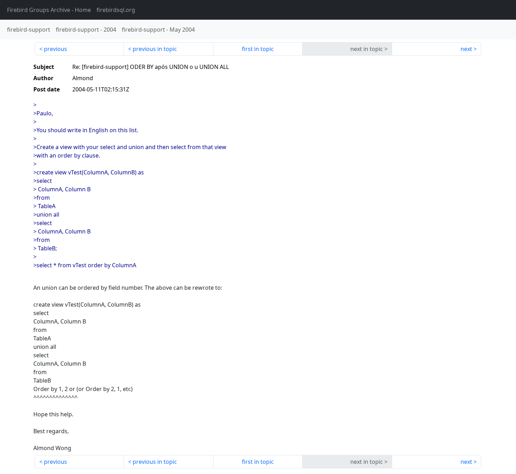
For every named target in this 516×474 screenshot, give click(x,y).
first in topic (258, 49)
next (466, 49)
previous (55, 49)
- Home (49, 10)
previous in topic (155, 49)
